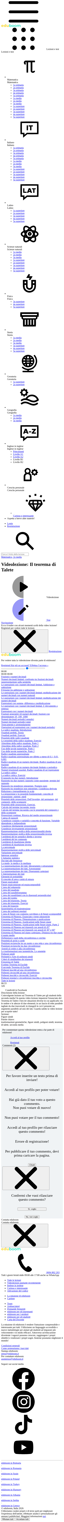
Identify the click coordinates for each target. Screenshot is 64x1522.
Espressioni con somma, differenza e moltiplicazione (25, 703)
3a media (17, 103)
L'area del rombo (9, 898)
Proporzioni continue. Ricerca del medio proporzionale (27, 815)
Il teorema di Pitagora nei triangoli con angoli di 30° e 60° (28, 930)
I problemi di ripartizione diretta (16, 842)
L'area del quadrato (10, 890)
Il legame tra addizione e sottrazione (18, 690)
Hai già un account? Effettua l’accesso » (29, 665)
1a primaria (18, 85)
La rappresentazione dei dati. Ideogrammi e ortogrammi (27, 866)
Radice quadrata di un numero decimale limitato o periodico (29, 767)
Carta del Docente (15, 1319)
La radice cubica (9, 772)
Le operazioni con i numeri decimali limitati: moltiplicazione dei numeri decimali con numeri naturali (31, 694)
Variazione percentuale (11, 852)
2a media (17, 101)
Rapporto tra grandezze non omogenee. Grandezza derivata (29, 788)
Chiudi (32, 1165)
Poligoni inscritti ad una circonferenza (19, 970)
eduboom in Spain (9, 1473)
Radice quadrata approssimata (15, 754)
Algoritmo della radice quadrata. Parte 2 (20, 746)
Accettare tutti (22, 1519)
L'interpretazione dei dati (12, 874)
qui (44, 1516)
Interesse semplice (9, 855)
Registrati (6, 665)
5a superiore (19, 117)
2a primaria (18, 87)
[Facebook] (23, 1389)
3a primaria (18, 90)
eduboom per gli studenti (18, 1317)
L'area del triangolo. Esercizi (14, 903)
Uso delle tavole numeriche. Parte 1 (18, 748)
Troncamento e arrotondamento (16, 724)
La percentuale (8, 847)
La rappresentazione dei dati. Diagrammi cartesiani (25, 871)
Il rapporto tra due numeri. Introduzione (19, 778)
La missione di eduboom (18, 1296)
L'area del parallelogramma (14, 892)
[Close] (25, 1058)
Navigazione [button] (7, 622)
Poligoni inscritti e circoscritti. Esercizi (19, 975)
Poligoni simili (8, 954)
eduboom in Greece (10, 1505)
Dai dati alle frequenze (11, 860)
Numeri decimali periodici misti (16, 722)
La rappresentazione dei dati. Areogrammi (20, 868)
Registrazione (55, 651)
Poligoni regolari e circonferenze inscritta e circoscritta (26, 978)
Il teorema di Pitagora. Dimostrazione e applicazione (25, 919)
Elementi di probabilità (11, 876)
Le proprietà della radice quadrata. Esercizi (21, 740)
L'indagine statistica (10, 858)
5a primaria (18, 95)
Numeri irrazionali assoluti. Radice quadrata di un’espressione (30, 770)
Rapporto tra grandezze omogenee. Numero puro (24, 786)
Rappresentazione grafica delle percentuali (21, 850)
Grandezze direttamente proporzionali (18, 826)
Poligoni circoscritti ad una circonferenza (20, 972)
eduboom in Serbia (10, 1500)
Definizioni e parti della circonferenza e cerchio (23, 938)
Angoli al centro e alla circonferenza (18, 948)
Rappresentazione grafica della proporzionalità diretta (26, 831)
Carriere (11, 1298)
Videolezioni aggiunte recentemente (24, 1283)
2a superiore (19, 109)
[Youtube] (23, 1457)
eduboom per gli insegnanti (20, 1311)
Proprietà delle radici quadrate (15, 738)
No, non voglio (32, 1217)
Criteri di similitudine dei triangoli (17, 959)
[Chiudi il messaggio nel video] (24, 641)
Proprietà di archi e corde (13, 940)
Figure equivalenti (9, 882)
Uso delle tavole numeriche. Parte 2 (18, 751)
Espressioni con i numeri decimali (17, 711)
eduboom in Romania (11, 1468)
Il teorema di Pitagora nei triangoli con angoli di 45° (25, 927)
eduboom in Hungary (11, 1489)
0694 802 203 (53, 1272)
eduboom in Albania (10, 1495)
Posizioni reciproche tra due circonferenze (20, 946)
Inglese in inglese (15, 1285)
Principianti (18, 451)
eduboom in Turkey (10, 1484)
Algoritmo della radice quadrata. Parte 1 (20, 743)
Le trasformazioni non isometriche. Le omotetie (23, 951)
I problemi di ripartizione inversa (16, 844)
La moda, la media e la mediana (16, 863)
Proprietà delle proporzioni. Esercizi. (18, 804)
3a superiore (19, 111)
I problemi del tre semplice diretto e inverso (21, 836)
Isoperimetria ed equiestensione (16, 908)
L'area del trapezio (9, 906)
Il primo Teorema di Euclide (14, 964)
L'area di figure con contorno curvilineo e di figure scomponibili (31, 914)
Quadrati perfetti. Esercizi (13, 735)
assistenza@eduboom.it (12, 1359)
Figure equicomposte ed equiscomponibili (20, 884)
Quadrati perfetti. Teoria (12, 732)
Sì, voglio (32, 1209)
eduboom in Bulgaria (11, 1463)
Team (9, 1303)
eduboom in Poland (10, 1479)
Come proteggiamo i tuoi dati (15, 1348)
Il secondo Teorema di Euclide (15, 967)
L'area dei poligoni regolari (13, 911)
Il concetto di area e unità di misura (17, 879)
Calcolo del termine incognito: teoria (18, 807)
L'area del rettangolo (10, 887)
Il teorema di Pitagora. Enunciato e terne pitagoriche (25, 916)
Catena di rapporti (9, 818)
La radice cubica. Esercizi (13, 775)
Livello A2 (18, 457)
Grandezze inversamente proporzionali (19, 828)
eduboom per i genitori (17, 1314)
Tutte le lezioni (8, 980)
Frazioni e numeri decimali (13, 676)
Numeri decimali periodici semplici (17, 719)
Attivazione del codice (17, 1291)
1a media (17, 98)
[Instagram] (23, 1412)
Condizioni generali (10, 1345)
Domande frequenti (16, 1309)
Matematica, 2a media (11, 557)
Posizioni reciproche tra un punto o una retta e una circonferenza (31, 943)
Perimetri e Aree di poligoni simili (17, 956)
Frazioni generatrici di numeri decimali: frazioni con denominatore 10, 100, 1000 (25, 715)
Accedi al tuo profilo (20, 1037)
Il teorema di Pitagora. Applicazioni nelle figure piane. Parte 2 (30, 924)
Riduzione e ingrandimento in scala (17, 791)
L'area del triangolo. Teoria (13, 900)
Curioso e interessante (17, 1288)
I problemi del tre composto (14, 839)
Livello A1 (18, 454)
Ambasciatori (13, 1306)
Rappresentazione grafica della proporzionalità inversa (26, 834)
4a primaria (18, 93)
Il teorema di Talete (10, 962)
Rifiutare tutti (7, 1519)
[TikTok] (23, 1435)
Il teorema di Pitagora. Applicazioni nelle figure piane (26, 922)
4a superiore (19, 114)
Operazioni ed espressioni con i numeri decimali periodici (28, 727)
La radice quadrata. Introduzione (16, 730)
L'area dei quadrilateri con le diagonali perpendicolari (26, 895)
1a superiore (19, 106)
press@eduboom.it (10, 1353)
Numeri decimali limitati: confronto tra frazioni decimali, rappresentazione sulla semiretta (27, 680)
